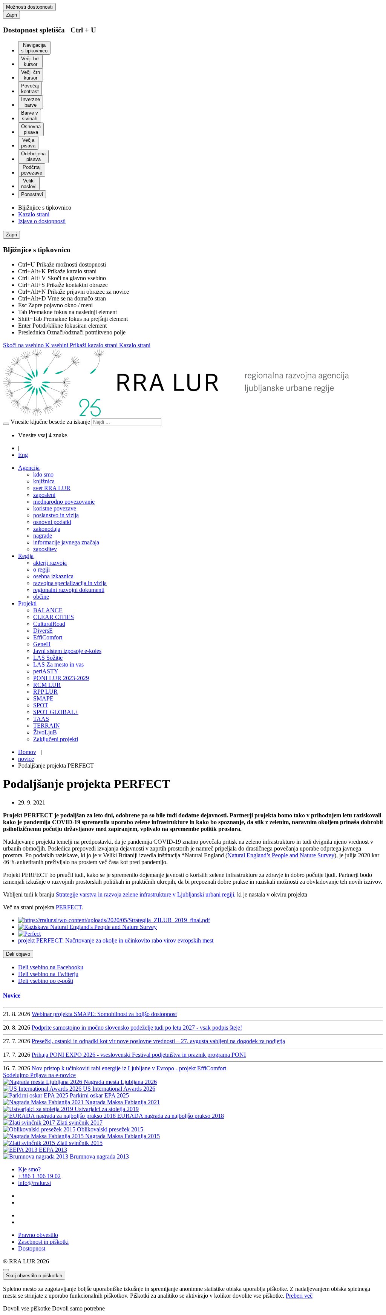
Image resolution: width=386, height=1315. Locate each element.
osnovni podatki (52, 522)
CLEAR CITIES (53, 617)
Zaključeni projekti (55, 739)
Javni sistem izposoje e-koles (67, 651)
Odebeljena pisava (33, 156)
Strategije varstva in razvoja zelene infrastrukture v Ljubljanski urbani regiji (145, 894)
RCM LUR (47, 685)
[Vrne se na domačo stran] (178, 414)
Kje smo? (29, 1169)
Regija (26, 556)
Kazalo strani (33, 214)
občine (41, 596)
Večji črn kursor (30, 75)
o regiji (41, 569)
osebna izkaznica (53, 576)
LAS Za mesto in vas (58, 664)
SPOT (40, 705)
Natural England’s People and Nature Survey (280, 855)
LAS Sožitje (48, 657)
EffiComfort (47, 637)
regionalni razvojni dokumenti (68, 590)
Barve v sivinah (29, 115)
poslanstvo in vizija (56, 515)
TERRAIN (46, 725)
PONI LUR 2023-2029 (61, 678)
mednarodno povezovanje (64, 501)
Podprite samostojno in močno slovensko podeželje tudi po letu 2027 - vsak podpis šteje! (137, 1027)
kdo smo (43, 474)
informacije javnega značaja (66, 542)
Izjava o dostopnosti (42, 221)
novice (26, 759)
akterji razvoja (50, 562)
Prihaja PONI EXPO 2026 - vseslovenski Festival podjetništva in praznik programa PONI (139, 1054)
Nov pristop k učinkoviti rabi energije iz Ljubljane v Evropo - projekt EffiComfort (129, 1068)
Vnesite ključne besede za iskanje (50, 421)
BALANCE (48, 610)
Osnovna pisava (31, 129)
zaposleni (44, 495)
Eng (23, 455)
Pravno (38, 1235)
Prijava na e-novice (53, 1075)
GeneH (42, 644)
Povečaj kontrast (30, 88)
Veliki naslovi (29, 183)
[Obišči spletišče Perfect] (29, 933)
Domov (27, 752)
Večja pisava (28, 143)
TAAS (41, 719)
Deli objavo (18, 954)
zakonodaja (46, 529)
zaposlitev (45, 549)
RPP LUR (45, 691)
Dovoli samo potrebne (78, 1308)
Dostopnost (31, 1248)
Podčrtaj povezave (31, 170)
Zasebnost (43, 1241)
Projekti (27, 603)
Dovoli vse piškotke (27, 1308)
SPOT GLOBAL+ (55, 712)
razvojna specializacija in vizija (70, 583)
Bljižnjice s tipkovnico (44, 207)
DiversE (43, 630)
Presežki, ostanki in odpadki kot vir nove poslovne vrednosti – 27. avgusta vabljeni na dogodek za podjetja (158, 1041)
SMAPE (43, 698)
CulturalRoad (49, 624)
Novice (11, 995)
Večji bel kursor (30, 61)
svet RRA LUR (51, 488)
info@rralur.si (34, 1183)
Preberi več (299, 1295)
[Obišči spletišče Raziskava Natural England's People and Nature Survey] (87, 927)
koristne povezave (54, 508)
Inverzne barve (30, 102)
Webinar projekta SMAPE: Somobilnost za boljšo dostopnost (104, 1014)
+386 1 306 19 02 (39, 1176)
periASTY (45, 671)
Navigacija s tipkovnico (34, 48)
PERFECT (69, 907)
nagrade (42, 535)
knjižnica (44, 481)
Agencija (29, 467)
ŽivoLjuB (45, 732)
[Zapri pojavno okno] (6, 1270)
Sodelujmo (16, 1075)
